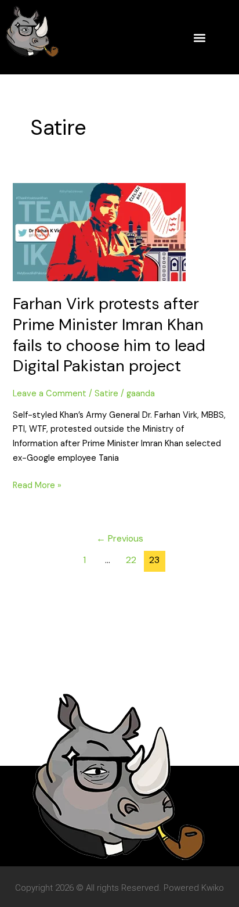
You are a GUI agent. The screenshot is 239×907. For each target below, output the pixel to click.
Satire (106, 393)
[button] (199, 37)
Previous (119, 538)
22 (131, 560)
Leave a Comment (49, 393)
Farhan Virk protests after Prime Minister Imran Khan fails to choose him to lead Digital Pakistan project (109, 334)
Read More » (37, 485)
